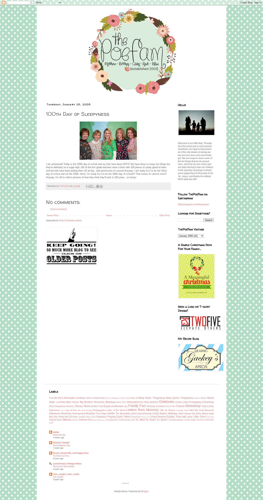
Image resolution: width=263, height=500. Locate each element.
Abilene (89, 398)
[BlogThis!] (91, 186)
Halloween (54, 410)
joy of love (71, 410)
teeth (115, 420)
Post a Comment (58, 209)
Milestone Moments (60, 413)
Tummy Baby (190, 420)
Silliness (66, 419)
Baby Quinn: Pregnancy (179, 397)
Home (109, 215)
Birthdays (110, 401)
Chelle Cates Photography (188, 402)
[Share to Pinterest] (101, 186)
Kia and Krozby (85, 410)
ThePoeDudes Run (126, 420)
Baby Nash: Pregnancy (152, 397)
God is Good (208, 406)
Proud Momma (158, 417)
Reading (210, 417)
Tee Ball (109, 420)
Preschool (135, 417)
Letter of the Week (115, 410)
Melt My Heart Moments (202, 410)
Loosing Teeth (182, 410)
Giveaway (193, 406)
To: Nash (151, 419)
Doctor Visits (97, 406)
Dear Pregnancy (57, 406)
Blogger (144, 491)
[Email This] (87, 186)
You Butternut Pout (61, 456)
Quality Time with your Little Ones (186, 416)
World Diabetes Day (61, 445)
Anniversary (99, 398)
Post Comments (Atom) (70, 220)
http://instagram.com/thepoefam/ (193, 204)
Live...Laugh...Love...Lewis (66, 474)
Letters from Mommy (142, 410)
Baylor (203, 398)
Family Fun (136, 406)
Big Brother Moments (92, 401)
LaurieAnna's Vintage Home (67, 463)
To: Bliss (140, 419)
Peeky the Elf (65, 417)
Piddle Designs (78, 417)
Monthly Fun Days (96, 413)
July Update (58, 477)
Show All (125, 483)
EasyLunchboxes (113, 406)
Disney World (82, 406)
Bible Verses (72, 402)
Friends (180, 406)
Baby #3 (134, 398)
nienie (56, 432)
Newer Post (52, 215)
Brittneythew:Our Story (138, 402)
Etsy (126, 406)
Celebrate (166, 402)
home (63, 410)
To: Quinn (162, 419)
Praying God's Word (118, 416)
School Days (55, 420)
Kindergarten (99, 410)
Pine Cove (90, 417)
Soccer (75, 420)
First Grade (170, 406)
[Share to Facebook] (98, 186)
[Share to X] (94, 186)
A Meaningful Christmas (73, 398)
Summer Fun (85, 420)
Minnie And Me (59, 435)
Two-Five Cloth (202, 420)
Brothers (154, 402)
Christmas (208, 401)
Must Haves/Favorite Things (145, 413)
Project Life (145, 417)
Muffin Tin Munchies (119, 413)
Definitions (70, 406)
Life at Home (167, 410)
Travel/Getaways (175, 420)
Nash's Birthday (168, 413)
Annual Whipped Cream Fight (117, 398)
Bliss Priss (121, 402)
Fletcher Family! (61, 442)
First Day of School (156, 406)
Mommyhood (78, 413)
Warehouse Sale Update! (64, 466)
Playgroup (101, 417)
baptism (197, 398)
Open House (184, 413)
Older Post (164, 215)
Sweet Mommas (98, 420)
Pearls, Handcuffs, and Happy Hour (71, 453)
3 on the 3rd (55, 398)
